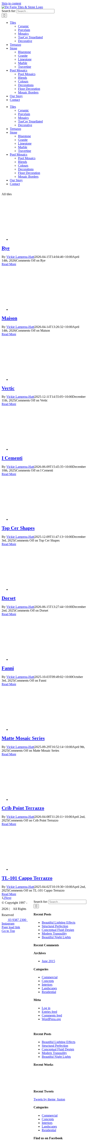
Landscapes (49, 988)
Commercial (50, 977)
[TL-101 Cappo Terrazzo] (42, 869)
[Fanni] (42, 659)
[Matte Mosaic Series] (42, 729)
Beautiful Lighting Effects (58, 922)
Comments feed (52, 1015)
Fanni (8, 668)
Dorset (9, 598)
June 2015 (48, 961)
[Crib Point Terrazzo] (42, 799)
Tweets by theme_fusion (49, 1099)
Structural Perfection (55, 926)
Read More (9, 264)
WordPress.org (51, 1019)
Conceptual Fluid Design (58, 930)
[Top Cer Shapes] (42, 519)
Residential (49, 992)
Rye (6, 248)
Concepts (48, 981)
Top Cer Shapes (18, 528)
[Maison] (42, 309)
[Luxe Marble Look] (40, 1083)
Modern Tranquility (54, 933)
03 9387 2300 (17, 920)
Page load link (11, 927)
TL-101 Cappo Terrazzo (27, 878)
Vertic (8, 388)
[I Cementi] (42, 449)
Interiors (47, 984)
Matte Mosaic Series (23, 738)
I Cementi (12, 458)
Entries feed (49, 1011)
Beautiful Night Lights (56, 937)
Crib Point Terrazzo (23, 808)
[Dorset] (42, 589)
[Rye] (42, 239)
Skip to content (11, 3)
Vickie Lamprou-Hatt (20, 257)
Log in (46, 1008)
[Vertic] (42, 379)
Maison (9, 318)
